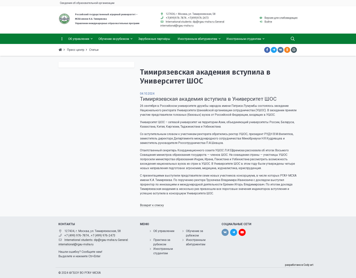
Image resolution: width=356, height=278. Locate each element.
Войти (268, 21)
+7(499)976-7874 (176, 17)
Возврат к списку (152, 205)
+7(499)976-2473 (198, 17)
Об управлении (163, 231)
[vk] (225, 232)
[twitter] (233, 232)
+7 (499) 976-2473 (103, 235)
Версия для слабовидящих (281, 17)
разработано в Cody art (299, 264)
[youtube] (242, 232)
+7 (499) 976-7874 (76, 235)
